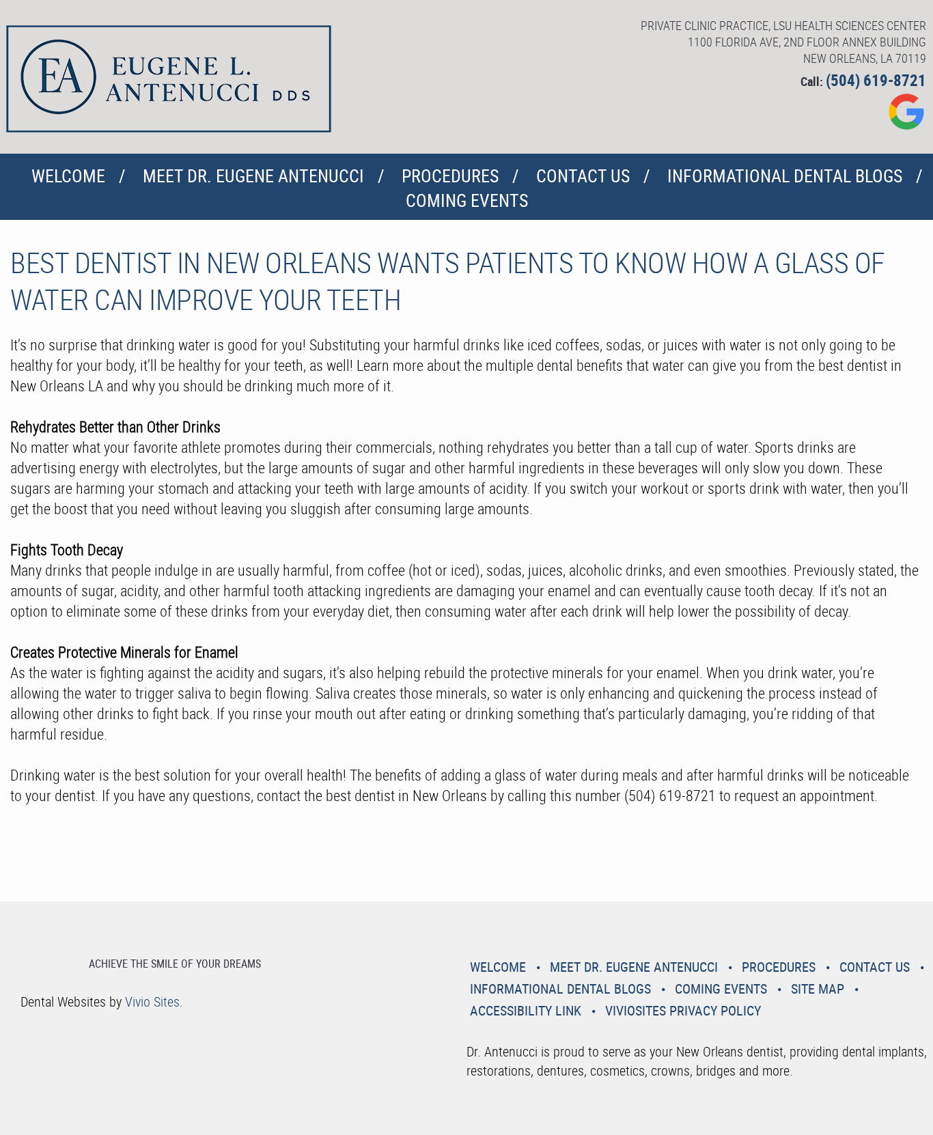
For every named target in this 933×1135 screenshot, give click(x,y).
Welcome (68, 176)
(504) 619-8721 (876, 80)
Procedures (450, 176)
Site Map (817, 988)
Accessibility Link (525, 1010)
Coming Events (467, 200)
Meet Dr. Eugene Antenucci (253, 176)
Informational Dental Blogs (784, 176)
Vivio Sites (152, 1001)
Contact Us (583, 176)
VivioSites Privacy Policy (683, 1010)
